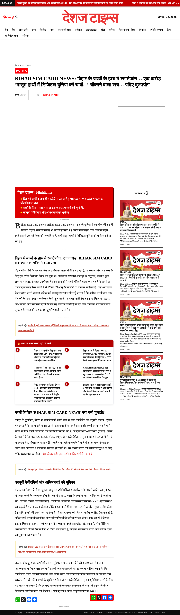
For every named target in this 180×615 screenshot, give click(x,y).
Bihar (22, 65)
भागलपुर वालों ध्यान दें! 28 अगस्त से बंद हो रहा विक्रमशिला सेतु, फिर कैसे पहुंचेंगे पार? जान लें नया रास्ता (140, 383)
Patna (29, 65)
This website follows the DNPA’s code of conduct (131, 612)
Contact (92, 612)
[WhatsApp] (149, 95)
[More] (162, 95)
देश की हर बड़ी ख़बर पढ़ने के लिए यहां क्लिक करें (67, 454)
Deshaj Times (49, 95)
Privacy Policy (160, 612)
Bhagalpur (125, 377)
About (86, 612)
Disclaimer (108, 612)
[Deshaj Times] (34, 95)
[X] (155, 95)
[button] (16, 16)
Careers (100, 612)
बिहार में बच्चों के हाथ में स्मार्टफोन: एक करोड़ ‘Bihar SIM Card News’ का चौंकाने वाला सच (62, 201)
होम (16, 65)
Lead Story (125, 272)
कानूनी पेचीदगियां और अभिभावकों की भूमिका (46, 212)
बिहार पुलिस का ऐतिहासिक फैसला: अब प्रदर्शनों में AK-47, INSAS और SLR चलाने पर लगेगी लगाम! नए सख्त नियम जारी (140, 227)
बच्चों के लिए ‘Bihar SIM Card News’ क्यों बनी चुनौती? (53, 208)
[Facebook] (142, 95)
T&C (151, 612)
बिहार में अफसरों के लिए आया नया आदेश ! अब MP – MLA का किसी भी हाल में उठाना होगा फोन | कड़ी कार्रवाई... (140, 278)
